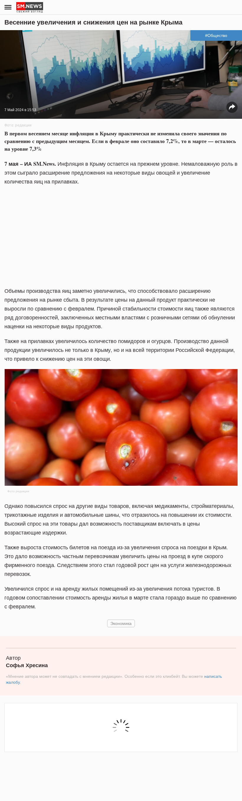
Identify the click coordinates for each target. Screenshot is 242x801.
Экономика (121, 623)
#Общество (216, 35)
